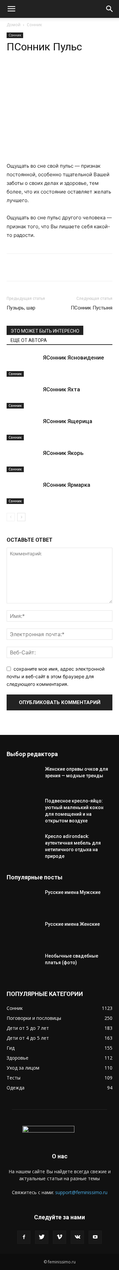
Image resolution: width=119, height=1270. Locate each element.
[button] (11, 9)
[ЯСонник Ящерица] (23, 428)
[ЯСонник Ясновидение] (23, 365)
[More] (95, 73)
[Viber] (79, 73)
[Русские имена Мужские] (23, 900)
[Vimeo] (59, 1237)
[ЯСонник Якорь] (23, 460)
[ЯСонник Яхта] (23, 397)
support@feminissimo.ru (81, 1192)
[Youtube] (95, 1237)
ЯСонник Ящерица (67, 421)
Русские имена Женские (72, 924)
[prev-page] (11, 517)
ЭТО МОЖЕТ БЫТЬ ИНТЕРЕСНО (45, 331)
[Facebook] (23, 1237)
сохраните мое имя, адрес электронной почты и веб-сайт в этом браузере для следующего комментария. (55, 676)
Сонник (34, 25)
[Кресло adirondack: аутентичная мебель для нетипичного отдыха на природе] (23, 844)
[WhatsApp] (34, 73)
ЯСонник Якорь (63, 453)
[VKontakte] (77, 1237)
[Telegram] (49, 73)
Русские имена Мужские (72, 892)
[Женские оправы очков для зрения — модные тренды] (23, 777)
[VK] (64, 73)
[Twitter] (41, 1237)
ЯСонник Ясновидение (73, 357)
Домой (13, 25)
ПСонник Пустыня (91, 308)
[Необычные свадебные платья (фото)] (23, 964)
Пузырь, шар (21, 308)
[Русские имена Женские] (23, 932)
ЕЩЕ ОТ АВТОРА (29, 340)
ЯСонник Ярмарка (66, 484)
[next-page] (21, 517)
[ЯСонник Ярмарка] (23, 492)
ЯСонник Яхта (61, 389)
